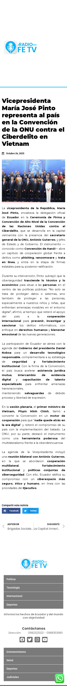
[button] (11, 511)
